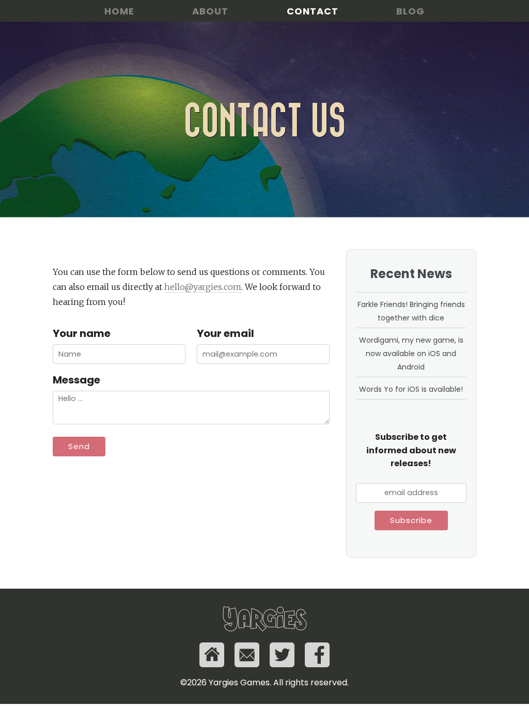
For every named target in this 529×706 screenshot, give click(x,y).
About (210, 11)
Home (119, 11)
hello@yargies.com (202, 287)
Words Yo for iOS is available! (411, 389)
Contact (312, 11)
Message (76, 380)
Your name (82, 333)
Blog (410, 11)
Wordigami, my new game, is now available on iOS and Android (411, 353)
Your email (225, 333)
